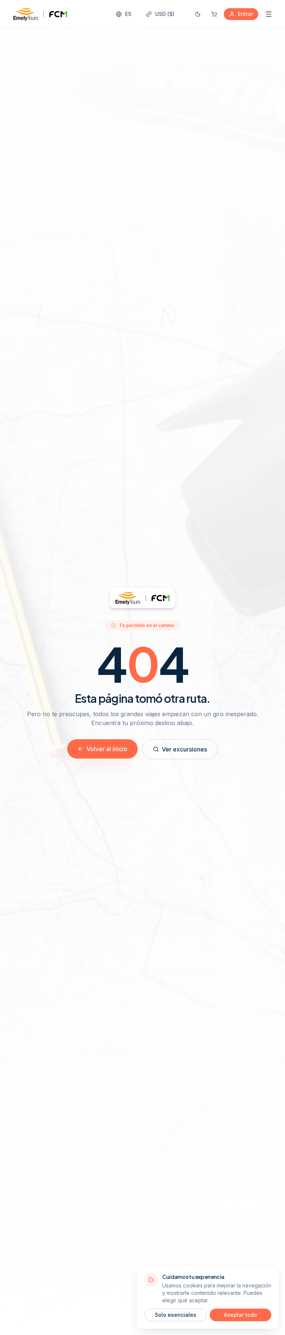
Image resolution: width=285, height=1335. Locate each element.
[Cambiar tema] (197, 14)
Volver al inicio (106, 749)
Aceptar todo (240, 1315)
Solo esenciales (175, 1315)
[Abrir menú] (268, 14)
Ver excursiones (184, 749)
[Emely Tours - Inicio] (40, 14)
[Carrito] (214, 14)
